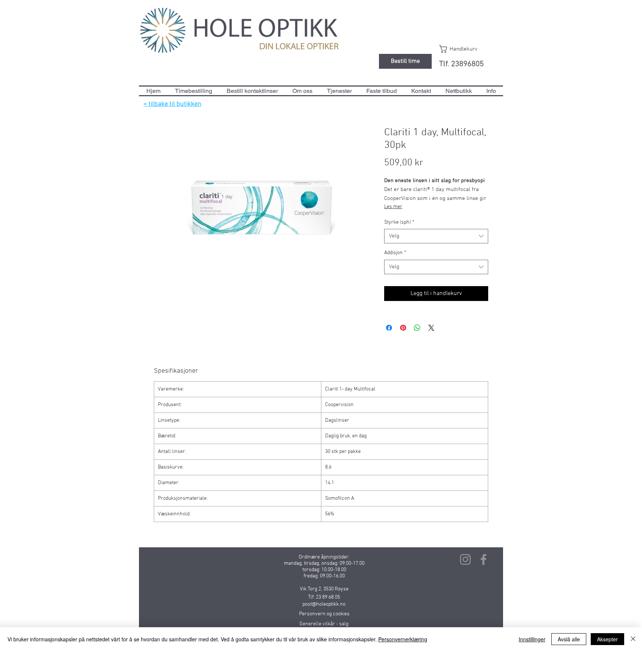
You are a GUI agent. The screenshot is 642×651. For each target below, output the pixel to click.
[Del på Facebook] (389, 327)
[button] (465, 49)
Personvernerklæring (402, 639)
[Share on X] (431, 327)
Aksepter (607, 639)
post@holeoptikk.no (324, 604)
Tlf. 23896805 (461, 64)
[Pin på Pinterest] (403, 327)
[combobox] (436, 236)
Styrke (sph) (399, 222)
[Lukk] (633, 639)
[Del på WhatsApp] (417, 327)
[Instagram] (465, 559)
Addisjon (395, 253)
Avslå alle (569, 639)
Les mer (393, 207)
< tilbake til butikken (172, 104)
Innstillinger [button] (532, 639)
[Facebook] (483, 559)
